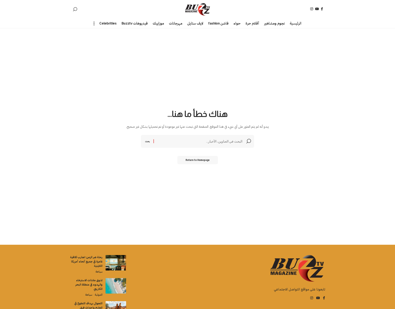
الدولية (98, 295)
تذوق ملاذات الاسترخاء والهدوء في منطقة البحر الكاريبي (89, 284)
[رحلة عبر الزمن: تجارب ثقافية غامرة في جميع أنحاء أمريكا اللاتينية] (116, 262)
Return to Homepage (198, 160)
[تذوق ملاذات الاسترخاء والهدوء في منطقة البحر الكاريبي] (116, 286)
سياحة (98, 272)
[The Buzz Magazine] (198, 9)
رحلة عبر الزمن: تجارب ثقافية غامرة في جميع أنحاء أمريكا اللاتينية (86, 261)
